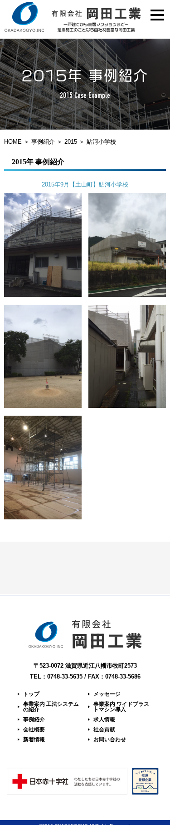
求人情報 (104, 719)
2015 (70, 141)
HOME (13, 141)
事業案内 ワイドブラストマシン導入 (121, 707)
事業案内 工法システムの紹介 (51, 707)
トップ (31, 694)
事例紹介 (43, 141)
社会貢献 (104, 729)
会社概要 (34, 729)
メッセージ (107, 694)
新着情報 (34, 739)
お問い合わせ (109, 739)
